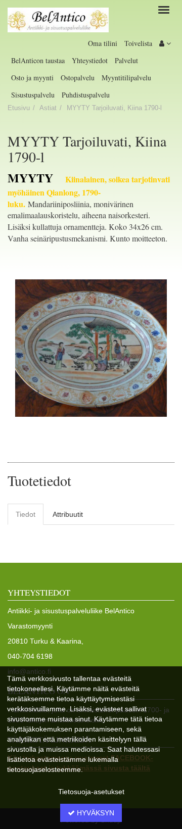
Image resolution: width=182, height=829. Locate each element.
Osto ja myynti (32, 77)
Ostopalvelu (78, 77)
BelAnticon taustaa (38, 60)
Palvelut (126, 60)
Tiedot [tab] (25, 514)
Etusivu (19, 108)
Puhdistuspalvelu (86, 95)
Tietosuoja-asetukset (91, 792)
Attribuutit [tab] (68, 514)
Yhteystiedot (90, 60)
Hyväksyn (94, 813)
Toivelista (138, 43)
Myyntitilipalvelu (126, 77)
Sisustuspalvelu (33, 95)
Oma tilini (102, 43)
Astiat (48, 108)
